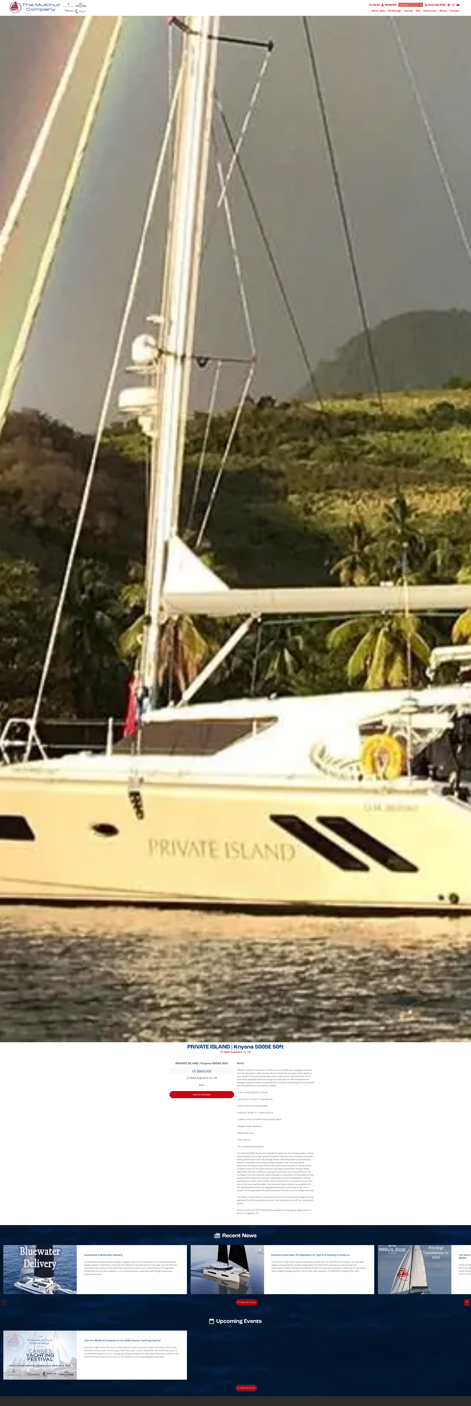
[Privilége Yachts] (81, 4)
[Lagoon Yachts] (68, 4)
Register (390, 5)
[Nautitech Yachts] (68, 11)
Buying (408, 11)
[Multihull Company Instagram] (453, 5)
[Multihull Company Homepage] (35, 7)
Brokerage (394, 11)
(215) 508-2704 (436, 5)
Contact (454, 11)
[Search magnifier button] (421, 5)
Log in (375, 5)
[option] (95, 1269)
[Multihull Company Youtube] (458, 5)
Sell (418, 11)
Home (375, 11)
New (382, 11)
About (443, 11)
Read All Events (247, 1388)
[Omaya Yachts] (81, 11)
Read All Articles (248, 1302)
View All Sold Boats (202, 1094)
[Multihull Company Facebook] (449, 5)
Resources (430, 11)
